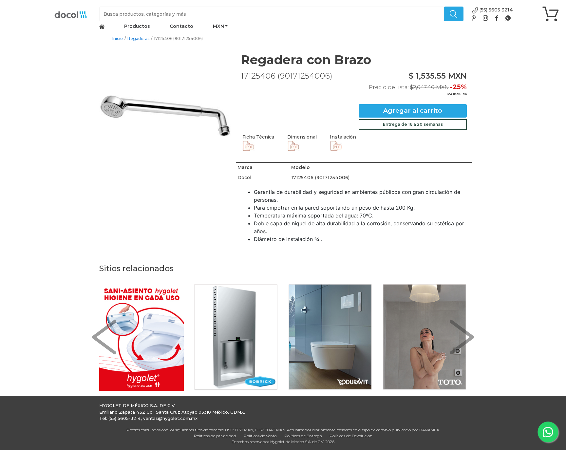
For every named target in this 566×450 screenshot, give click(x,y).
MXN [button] (218, 26)
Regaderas (138, 38)
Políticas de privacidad (215, 435)
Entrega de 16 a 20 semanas (413, 124)
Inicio (117, 38)
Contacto (181, 26)
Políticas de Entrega (303, 435)
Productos (137, 26)
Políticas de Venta (260, 435)
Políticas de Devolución (351, 435)
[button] (104, 337)
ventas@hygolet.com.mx (170, 418)
